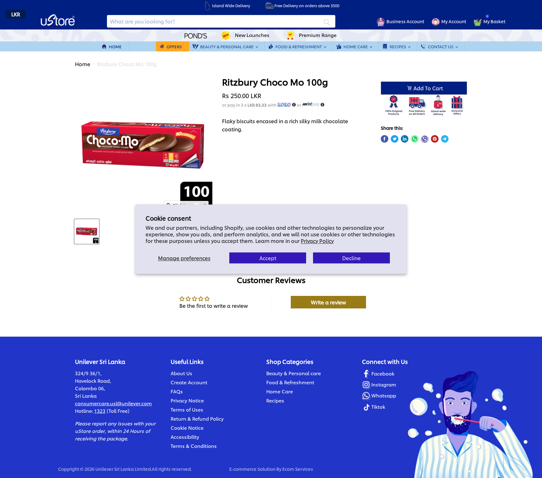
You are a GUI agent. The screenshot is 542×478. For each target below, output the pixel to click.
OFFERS (174, 46)
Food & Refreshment (299, 46)
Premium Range (318, 35)
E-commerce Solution (252, 469)
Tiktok (378, 406)
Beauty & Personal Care (227, 46)
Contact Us (441, 46)
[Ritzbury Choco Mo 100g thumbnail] (86, 231)
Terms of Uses (187, 409)
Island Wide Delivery (231, 5)
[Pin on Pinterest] (434, 139)
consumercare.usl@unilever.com (113, 403)
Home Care (356, 46)
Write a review (328, 302)
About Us (181, 373)
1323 (99, 410)
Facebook (382, 373)
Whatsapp (383, 395)
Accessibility (185, 436)
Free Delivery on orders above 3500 (306, 5)
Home (115, 46)
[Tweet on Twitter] (394, 139)
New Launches (252, 35)
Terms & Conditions (194, 446)
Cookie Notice (187, 427)
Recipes (398, 46)
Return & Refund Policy (197, 418)
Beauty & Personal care (293, 373)
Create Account (189, 382)
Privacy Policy (317, 240)
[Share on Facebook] (384, 139)
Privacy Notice (187, 400)
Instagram (383, 384)
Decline (351, 257)
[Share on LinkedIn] (404, 139)
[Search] (326, 21)
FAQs (177, 391)
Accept (267, 257)
